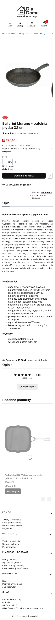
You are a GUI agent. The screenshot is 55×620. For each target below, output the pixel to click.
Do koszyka (13, 491)
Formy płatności (9, 559)
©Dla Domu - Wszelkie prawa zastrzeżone (22, 608)
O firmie (6, 602)
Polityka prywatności (12, 584)
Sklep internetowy (24, 616)
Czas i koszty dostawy (13, 565)
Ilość (4, 156)
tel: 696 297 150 (10, 605)
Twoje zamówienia (11, 541)
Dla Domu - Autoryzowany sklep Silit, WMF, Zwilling (23, 33)
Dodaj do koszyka (24, 175)
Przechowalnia (9, 547)
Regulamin (7, 528)
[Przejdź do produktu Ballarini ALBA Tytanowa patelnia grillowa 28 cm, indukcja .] (27, 439)
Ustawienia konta (10, 544)
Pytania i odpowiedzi (12, 525)
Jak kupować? (9, 587)
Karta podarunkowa (11, 522)
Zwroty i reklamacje (11, 519)
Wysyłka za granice (11, 562)
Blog (4, 581)
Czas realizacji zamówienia (15, 568)
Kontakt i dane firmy (12, 599)
